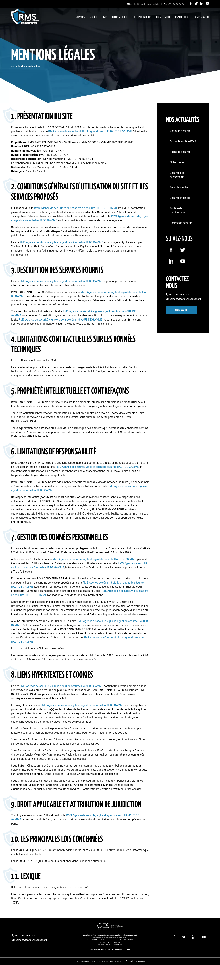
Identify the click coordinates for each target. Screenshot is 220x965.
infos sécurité (120, 17)
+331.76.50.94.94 (176, 4)
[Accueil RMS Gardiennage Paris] (25, 17)
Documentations (142, 17)
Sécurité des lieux (180, 187)
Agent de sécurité (180, 151)
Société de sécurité (181, 223)
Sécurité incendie (180, 197)
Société (93, 17)
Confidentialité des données (118, 949)
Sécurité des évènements (177, 175)
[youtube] (207, 3)
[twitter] (196, 3)
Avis (105, 17)
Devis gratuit (202, 17)
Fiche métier (177, 162)
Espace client (182, 17)
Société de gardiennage (177, 210)
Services (80, 17)
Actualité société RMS (183, 141)
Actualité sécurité (180, 131)
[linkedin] (202, 3)
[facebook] (190, 3)
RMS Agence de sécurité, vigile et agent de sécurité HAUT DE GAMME (90, 131)
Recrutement (163, 17)
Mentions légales (97, 949)
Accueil (15, 66)
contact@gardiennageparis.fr (144, 4)
